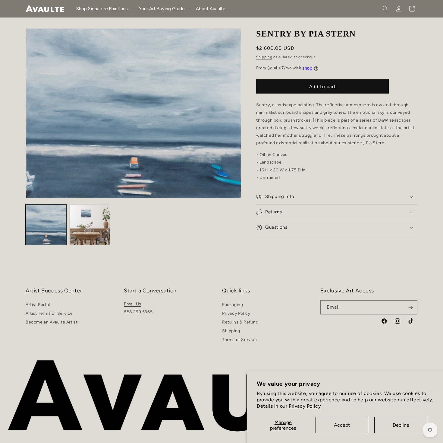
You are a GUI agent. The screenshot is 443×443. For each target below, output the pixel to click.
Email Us (132, 304)
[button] (385, 8)
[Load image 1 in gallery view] (46, 224)
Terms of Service (239, 339)
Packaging (232, 305)
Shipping (264, 57)
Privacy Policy (305, 406)
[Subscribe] (410, 307)
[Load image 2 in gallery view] (89, 224)
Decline (401, 425)
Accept (342, 425)
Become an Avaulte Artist (51, 322)
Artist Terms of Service (49, 313)
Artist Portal (38, 305)
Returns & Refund (240, 322)
